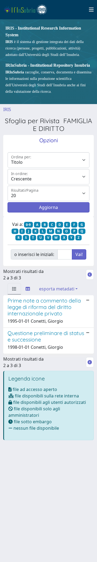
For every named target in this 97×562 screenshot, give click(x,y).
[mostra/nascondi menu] (91, 9)
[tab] (14, 288)
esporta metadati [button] (56, 289)
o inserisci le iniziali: (34, 254)
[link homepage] (28, 9)
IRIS (7, 109)
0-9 (28, 224)
